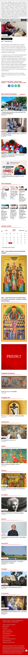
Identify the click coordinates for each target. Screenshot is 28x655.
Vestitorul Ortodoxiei (7, 630)
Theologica (4, 569)
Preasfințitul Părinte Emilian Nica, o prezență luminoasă (14, 612)
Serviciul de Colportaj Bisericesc (9, 638)
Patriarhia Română (6, 633)
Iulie (6, 230)
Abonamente (15, 621)
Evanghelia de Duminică (8, 373)
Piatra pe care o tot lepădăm (9, 391)
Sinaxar (3, 446)
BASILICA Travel (6, 637)
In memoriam (5, 593)
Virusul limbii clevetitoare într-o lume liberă (13, 537)
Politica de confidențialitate (17, 620)
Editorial (3, 519)
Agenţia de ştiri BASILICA (8, 631)
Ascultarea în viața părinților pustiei (11, 587)
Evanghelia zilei (5, 397)
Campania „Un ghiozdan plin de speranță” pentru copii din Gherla (13, 155)
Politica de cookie (6, 620)
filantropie (3, 82)
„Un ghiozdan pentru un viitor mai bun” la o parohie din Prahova (13, 113)
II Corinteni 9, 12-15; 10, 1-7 (8, 440)
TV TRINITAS (5, 628)
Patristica (3, 470)
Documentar (4, 543)
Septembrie (22, 230)
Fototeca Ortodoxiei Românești (9, 624)
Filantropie (4, 35)
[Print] (18, 85)
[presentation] (1, 230)
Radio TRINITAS (6, 626)
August (14, 230)
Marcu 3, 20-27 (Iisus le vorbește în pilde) (12, 416)
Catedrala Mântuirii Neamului (9, 635)
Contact (4, 621)
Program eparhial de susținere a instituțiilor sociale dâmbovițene (22, 213)
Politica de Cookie (5, 20)
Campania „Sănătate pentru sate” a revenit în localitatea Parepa (13, 134)
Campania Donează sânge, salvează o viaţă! (16, 82)
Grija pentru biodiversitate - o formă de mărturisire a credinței (12, 562)
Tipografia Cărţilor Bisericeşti (9, 642)
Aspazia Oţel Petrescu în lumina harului (12, 513)
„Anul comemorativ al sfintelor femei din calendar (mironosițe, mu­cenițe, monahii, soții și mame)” (13, 299)
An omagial (4, 495)
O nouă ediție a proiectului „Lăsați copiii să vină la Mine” (14, 194)
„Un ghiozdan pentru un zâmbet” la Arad (12, 176)
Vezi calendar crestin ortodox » (8, 247)
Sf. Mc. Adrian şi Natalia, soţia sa (10, 464)
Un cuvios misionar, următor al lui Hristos (13, 488)
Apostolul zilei (5, 422)
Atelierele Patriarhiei (7, 640)
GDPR (11, 20)
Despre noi (9, 621)
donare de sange (17, 81)
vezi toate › (22, 94)
